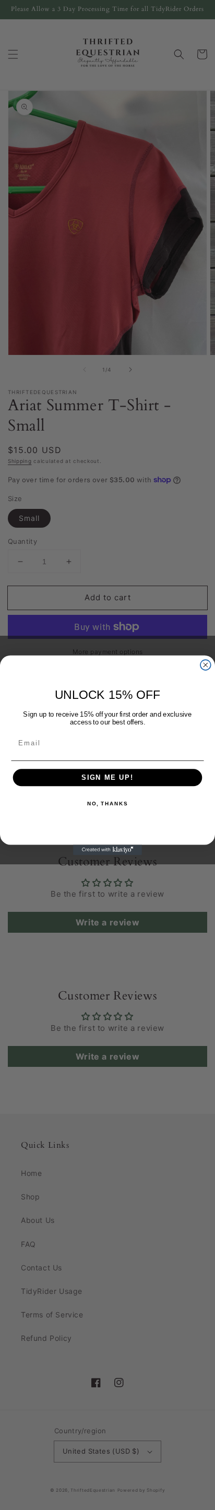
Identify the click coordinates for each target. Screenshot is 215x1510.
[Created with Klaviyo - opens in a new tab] (107, 850)
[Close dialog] (205, 665)
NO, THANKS (107, 803)
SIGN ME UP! (107, 777)
